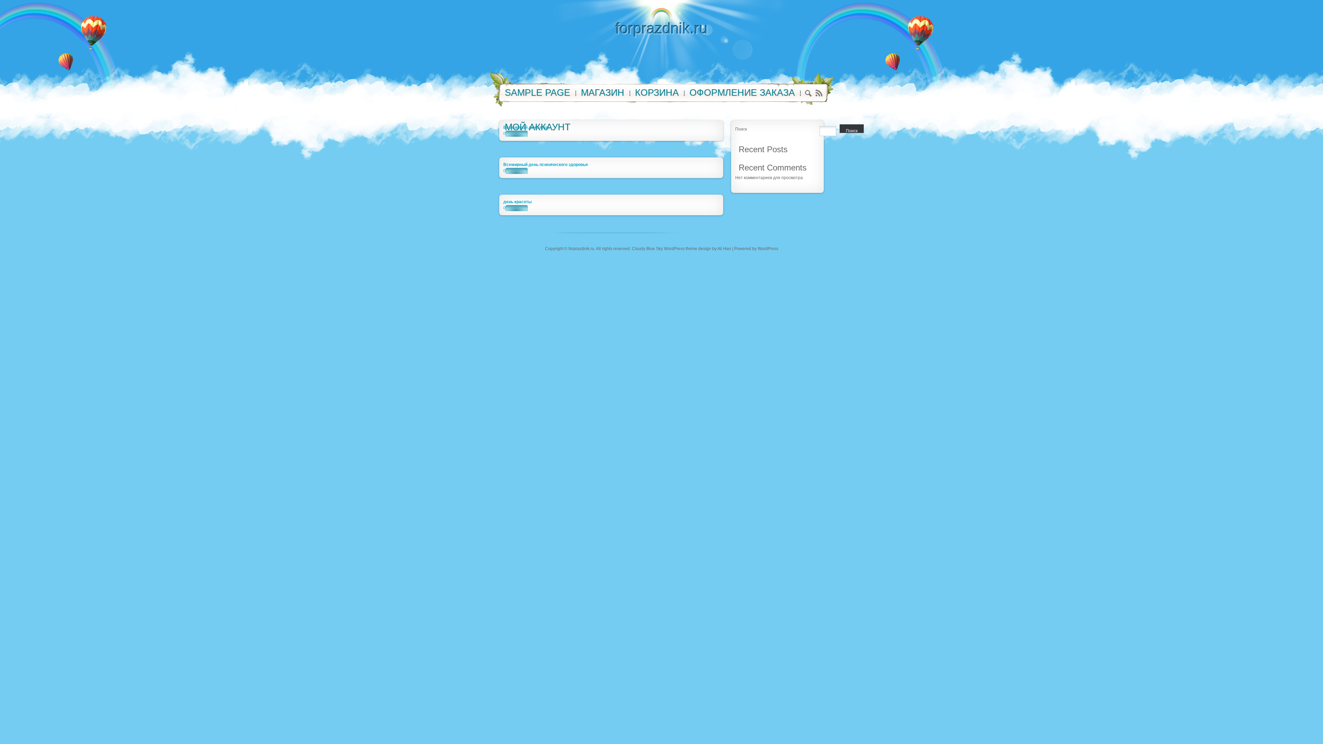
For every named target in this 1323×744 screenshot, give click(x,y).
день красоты (517, 201)
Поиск (741, 129)
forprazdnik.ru (662, 28)
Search (808, 94)
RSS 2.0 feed (818, 93)
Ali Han (724, 248)
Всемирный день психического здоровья (545, 164)
